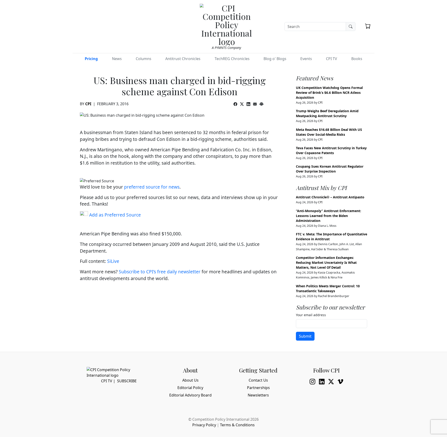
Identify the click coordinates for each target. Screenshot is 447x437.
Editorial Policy (190, 387)
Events (306, 58)
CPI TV (331, 58)
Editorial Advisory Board (190, 395)
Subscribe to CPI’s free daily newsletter (159, 271)
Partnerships (258, 387)
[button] (368, 26)
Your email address (311, 315)
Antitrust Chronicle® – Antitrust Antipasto (330, 197)
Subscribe (127, 380)
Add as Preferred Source (114, 215)
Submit (305, 336)
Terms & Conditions (237, 424)
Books (356, 58)
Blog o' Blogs (275, 58)
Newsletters (258, 395)
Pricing (91, 58)
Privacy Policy (204, 424)
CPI (88, 103)
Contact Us (258, 380)
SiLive (113, 261)
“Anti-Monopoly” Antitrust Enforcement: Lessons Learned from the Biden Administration (328, 216)
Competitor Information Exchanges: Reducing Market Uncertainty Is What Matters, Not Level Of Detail (326, 262)
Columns (143, 58)
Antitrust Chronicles (182, 58)
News (117, 58)
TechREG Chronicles (232, 58)
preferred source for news (151, 187)
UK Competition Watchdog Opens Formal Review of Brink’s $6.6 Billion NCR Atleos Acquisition (329, 92)
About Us (190, 380)
